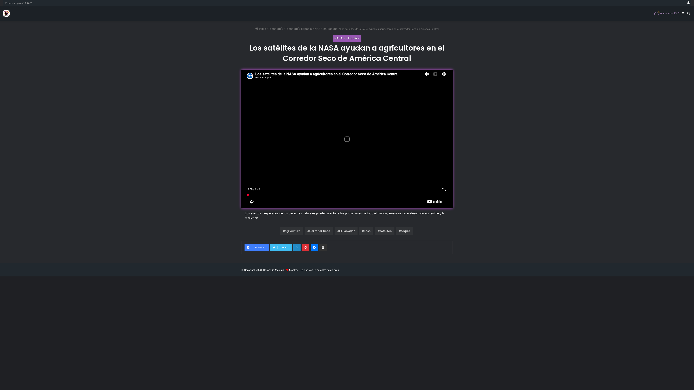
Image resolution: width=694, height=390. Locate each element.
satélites (386, 231)
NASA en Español (326, 29)
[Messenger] (314, 247)
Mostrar (293, 269)
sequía (405, 231)
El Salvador (347, 231)
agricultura (292, 231)
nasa (367, 231)
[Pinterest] (305, 247)
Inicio (262, 29)
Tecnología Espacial (298, 29)
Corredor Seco (319, 231)
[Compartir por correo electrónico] (323, 247)
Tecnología (275, 29)
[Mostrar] (6, 13)
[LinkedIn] (297, 247)
